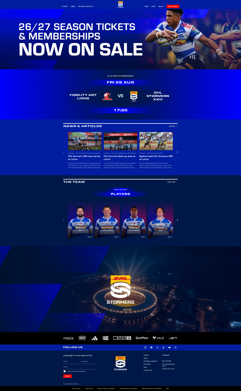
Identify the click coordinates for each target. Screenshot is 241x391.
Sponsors (165, 355)
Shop (153, 6)
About (161, 6)
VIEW (89, 237)
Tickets (65, 6)
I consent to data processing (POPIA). (76, 371)
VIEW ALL (172, 126)
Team (146, 6)
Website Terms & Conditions (106, 388)
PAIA (167, 388)
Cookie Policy (89, 388)
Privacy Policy (76, 388)
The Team (147, 364)
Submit (67, 376)
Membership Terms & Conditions (152, 388)
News (73, 6)
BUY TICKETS (173, 6)
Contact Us (148, 370)
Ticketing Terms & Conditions (128, 388)
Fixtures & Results (85, 6)
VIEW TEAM (171, 182)
